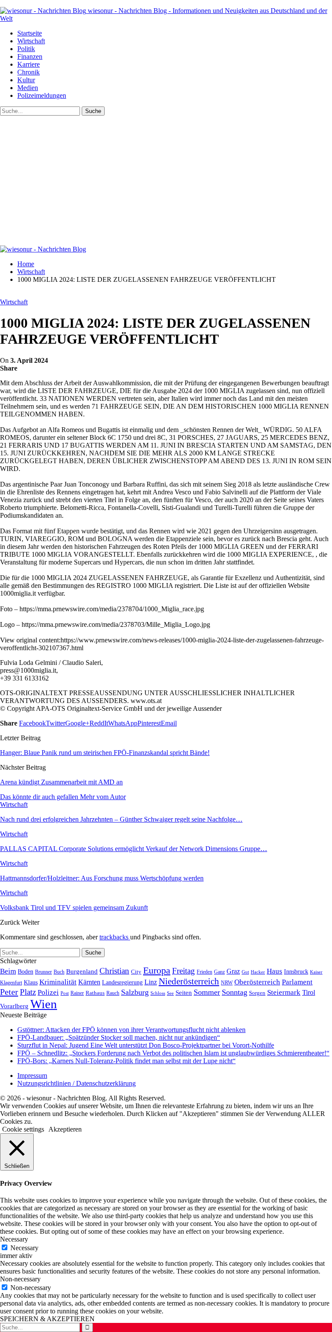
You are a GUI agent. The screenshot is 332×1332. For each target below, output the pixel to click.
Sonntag (234, 992)
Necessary (24, 1247)
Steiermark (283, 992)
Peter (9, 992)
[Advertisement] (166, 180)
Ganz (219, 972)
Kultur (26, 80)
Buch (59, 972)
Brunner (43, 971)
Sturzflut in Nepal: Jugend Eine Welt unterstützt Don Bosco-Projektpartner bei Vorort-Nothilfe (145, 1045)
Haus (274, 971)
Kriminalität (58, 982)
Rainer (77, 993)
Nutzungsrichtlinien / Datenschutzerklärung (76, 1083)
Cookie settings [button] (23, 1129)
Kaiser (316, 972)
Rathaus (95, 993)
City (136, 972)
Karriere (28, 64)
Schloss (157, 993)
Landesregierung (122, 982)
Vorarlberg (14, 1006)
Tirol (308, 993)
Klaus (31, 982)
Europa (156, 970)
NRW (227, 983)
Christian (114, 970)
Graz (233, 971)
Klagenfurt (11, 983)
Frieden (204, 972)
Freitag (183, 970)
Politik (26, 48)
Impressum (32, 1075)
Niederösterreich (189, 981)
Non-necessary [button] (20, 1279)
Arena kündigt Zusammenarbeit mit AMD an (61, 782)
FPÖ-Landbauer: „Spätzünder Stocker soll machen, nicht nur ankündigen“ (118, 1037)
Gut (245, 971)
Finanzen (29, 56)
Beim (8, 971)
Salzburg (135, 992)
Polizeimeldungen (41, 95)
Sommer (207, 992)
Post (65, 993)
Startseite (29, 33)
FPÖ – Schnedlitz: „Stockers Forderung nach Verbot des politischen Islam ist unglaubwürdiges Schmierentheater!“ (173, 1053)
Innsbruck (296, 971)
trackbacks (114, 937)
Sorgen (257, 993)
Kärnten (89, 982)
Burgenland (82, 971)
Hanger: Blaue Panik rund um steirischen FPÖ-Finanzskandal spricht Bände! (105, 752)
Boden (25, 971)
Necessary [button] (14, 1239)
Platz (28, 992)
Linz (150, 982)
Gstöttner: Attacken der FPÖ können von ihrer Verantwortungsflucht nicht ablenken (131, 1029)
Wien (43, 1004)
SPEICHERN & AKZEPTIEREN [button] (47, 1318)
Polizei (48, 992)
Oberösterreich (257, 982)
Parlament (297, 982)
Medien (27, 87)
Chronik (28, 72)
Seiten (184, 992)
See (170, 993)
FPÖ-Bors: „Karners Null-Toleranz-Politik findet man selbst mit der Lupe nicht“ (126, 1060)
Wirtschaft (31, 41)
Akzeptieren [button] (65, 1129)
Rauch (112, 993)
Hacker (258, 971)
